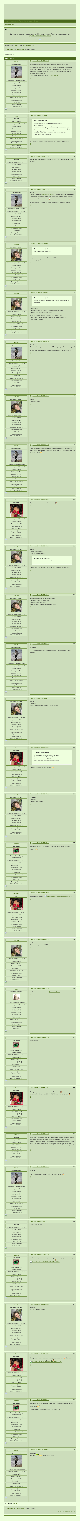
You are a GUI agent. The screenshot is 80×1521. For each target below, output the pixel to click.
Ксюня (16, 157)
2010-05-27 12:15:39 (43, 156)
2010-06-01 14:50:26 (43, 843)
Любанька (16, 500)
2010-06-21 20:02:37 (43, 1087)
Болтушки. (20, 49)
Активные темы (9, 24)
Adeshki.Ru (11, 49)
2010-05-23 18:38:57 (43, 115)
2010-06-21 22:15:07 (43, 1134)
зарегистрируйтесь (28, 45)
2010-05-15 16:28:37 (43, 61)
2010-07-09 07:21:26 (43, 1400)
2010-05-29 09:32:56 (43, 499)
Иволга (16, 61)
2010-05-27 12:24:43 (43, 189)
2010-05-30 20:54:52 (43, 794)
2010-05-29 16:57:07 (43, 698)
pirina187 (16, 1134)
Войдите (17, 45)
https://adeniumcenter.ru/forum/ (40, 36)
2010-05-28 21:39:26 (43, 396)
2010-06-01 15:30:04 (43, 939)
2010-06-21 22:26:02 (43, 1167)
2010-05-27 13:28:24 (43, 243)
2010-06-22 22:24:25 (43, 1221)
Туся (16, 116)
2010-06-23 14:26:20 (43, 1254)
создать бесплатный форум (66, 1512)
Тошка (16, 989)
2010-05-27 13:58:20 (43, 341)
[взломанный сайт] (53, 75)
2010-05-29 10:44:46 (43, 595)
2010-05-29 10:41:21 (43, 546)
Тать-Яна (16, 244)
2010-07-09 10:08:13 (43, 1449)
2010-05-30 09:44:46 (43, 747)
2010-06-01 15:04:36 (43, 892)
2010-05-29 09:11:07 (43, 445)
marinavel (16, 843)
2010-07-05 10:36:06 (43, 1353)
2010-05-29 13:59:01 (43, 644)
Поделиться (33, 61)
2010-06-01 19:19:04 (43, 1037)
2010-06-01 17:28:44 (43, 988)
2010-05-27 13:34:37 (43, 292)
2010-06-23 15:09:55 (43, 1304)
